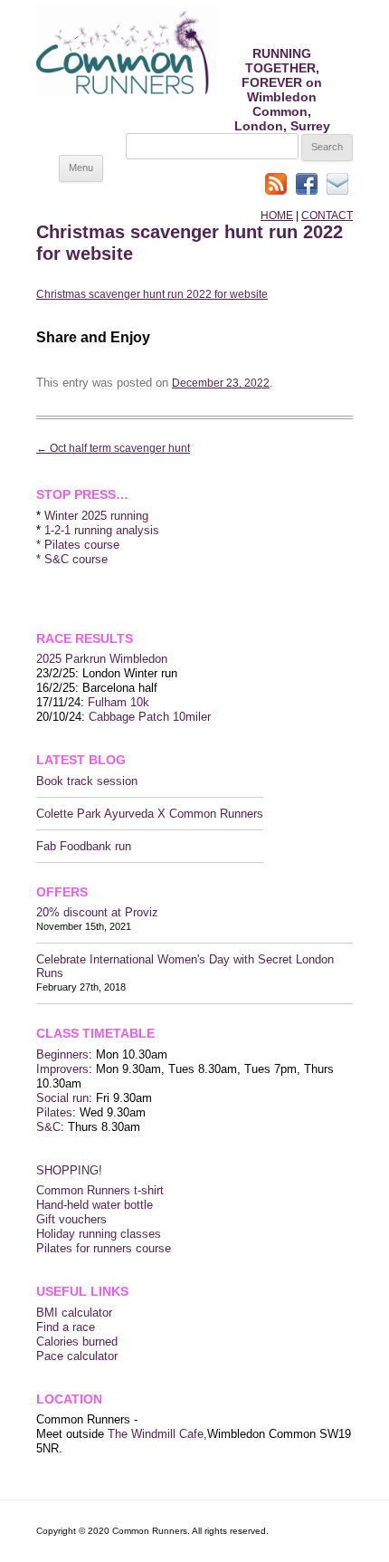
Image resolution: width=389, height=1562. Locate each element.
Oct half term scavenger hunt (113, 448)
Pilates (54, 1112)
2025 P (54, 659)
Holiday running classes (98, 1234)
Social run (62, 1098)
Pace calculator (77, 1356)
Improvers (62, 1069)
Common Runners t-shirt (100, 1190)
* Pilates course (77, 544)
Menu (81, 167)
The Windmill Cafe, (157, 1434)
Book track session (87, 781)
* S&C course (72, 559)
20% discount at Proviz (97, 912)
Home (277, 215)
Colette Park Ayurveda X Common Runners (149, 813)
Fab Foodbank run (83, 846)
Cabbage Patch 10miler (150, 717)
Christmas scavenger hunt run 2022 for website (152, 294)
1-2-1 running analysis (101, 530)
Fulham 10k (118, 702)
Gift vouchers (71, 1219)
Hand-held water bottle (94, 1205)
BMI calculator (74, 1312)
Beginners (62, 1054)
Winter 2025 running (96, 515)
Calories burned (77, 1341)
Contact (327, 215)
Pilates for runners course (103, 1248)
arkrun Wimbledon (120, 659)
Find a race (65, 1327)
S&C (48, 1127)
